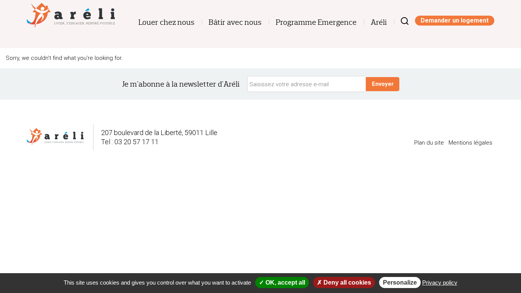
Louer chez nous (166, 22)
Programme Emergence (316, 22)
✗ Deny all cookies (344, 282)
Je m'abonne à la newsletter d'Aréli (181, 84)
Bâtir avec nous (235, 22)
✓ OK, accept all (282, 282)
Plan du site (429, 142)
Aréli (379, 22)
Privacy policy (439, 282)
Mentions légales (470, 142)
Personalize (400, 282)
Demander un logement (455, 20)
